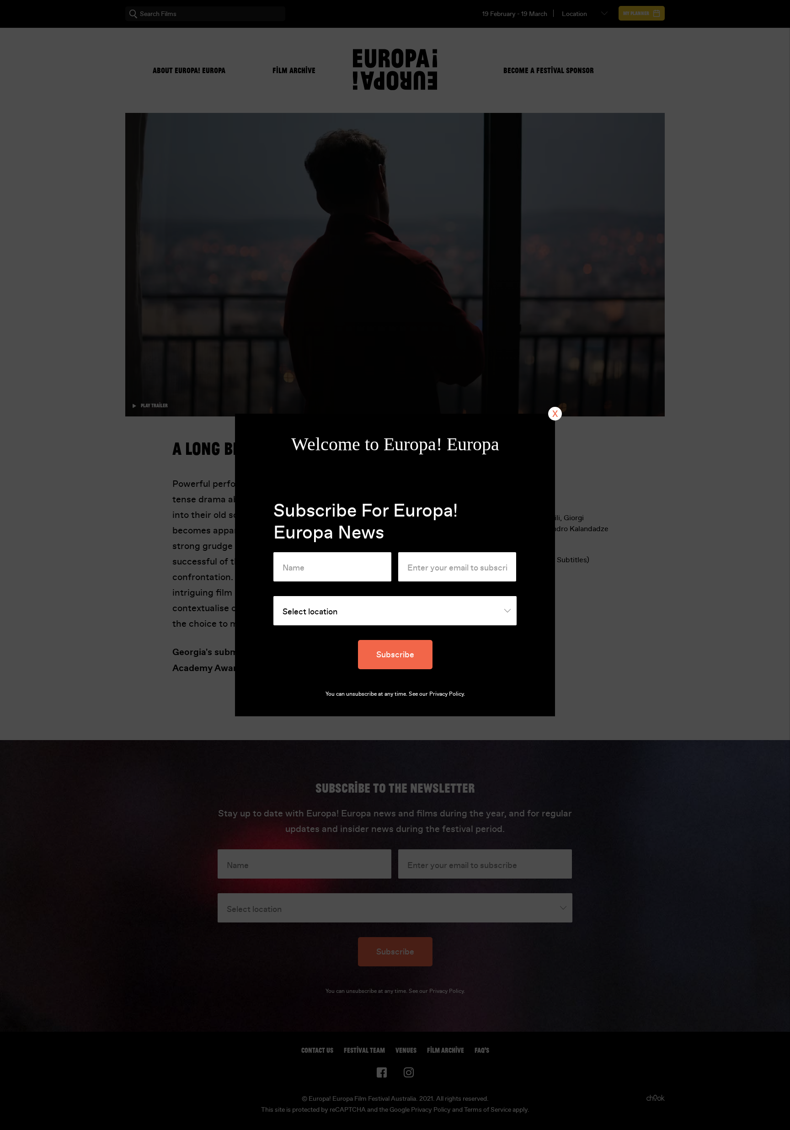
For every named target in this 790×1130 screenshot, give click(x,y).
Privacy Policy (446, 694)
